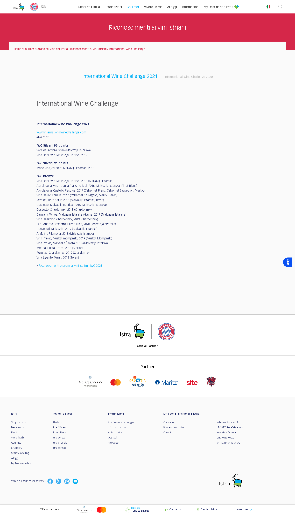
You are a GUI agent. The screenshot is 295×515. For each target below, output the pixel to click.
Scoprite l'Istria (89, 7)
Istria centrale (59, 448)
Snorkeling (16, 448)
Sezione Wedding (20, 453)
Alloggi (172, 7)
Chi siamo (168, 422)
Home (17, 49)
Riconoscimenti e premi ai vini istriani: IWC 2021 (70, 265)
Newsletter (113, 443)
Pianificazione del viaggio (121, 422)
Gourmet (133, 7)
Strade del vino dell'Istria (52, 49)
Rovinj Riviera (60, 432)
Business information (174, 427)
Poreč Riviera (59, 427)
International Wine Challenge (127, 49)
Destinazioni (113, 7)
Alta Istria (57, 422)
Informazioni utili (117, 427)
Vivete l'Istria (153, 7)
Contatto (167, 432)
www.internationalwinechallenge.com (61, 132)
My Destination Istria (218, 7)
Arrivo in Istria (115, 432)
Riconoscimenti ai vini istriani (88, 49)
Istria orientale (60, 443)
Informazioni (190, 7)
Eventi (14, 432)
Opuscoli (112, 438)
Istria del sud (59, 438)
